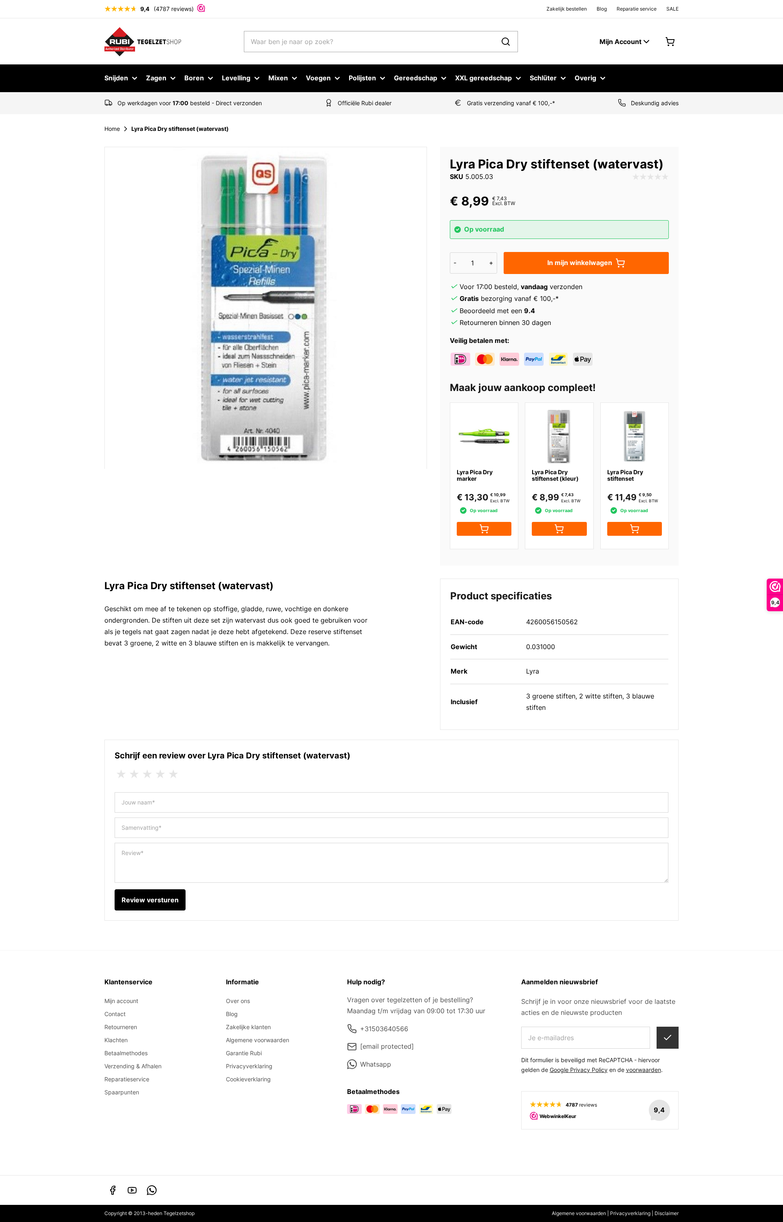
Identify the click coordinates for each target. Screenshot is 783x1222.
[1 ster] (121, 774)
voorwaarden (643, 1069)
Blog (602, 9)
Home (112, 128)
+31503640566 (384, 1029)
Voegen (318, 78)
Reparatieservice (126, 1079)
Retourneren (120, 1026)
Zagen (156, 78)
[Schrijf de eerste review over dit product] (650, 177)
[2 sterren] (134, 774)
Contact (115, 1013)
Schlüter (543, 78)
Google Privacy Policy (579, 1069)
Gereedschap (415, 78)
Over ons (238, 1000)
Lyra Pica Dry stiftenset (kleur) (555, 475)
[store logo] (142, 41)
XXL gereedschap (483, 78)
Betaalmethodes (126, 1053)
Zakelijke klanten (248, 1026)
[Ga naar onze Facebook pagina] (112, 1190)
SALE (672, 9)
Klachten (116, 1039)
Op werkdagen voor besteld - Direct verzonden (189, 102)
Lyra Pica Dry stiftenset (625, 475)
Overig (585, 78)
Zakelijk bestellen (566, 9)
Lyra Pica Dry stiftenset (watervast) (180, 128)
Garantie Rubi (244, 1053)
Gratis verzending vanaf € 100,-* (511, 102)
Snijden (116, 78)
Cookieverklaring (248, 1079)
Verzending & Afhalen (132, 1066)
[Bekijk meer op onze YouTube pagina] (132, 1190)
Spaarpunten (121, 1092)
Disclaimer (667, 1213)
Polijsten (362, 78)
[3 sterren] (147, 774)
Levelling (236, 78)
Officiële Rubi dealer (365, 102)
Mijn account (121, 1000)
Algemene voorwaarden (257, 1039)
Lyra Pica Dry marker (475, 475)
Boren (194, 78)
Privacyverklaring (249, 1066)
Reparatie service (637, 9)
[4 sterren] (160, 774)
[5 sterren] (173, 774)
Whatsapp (375, 1064)
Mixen (278, 78)
